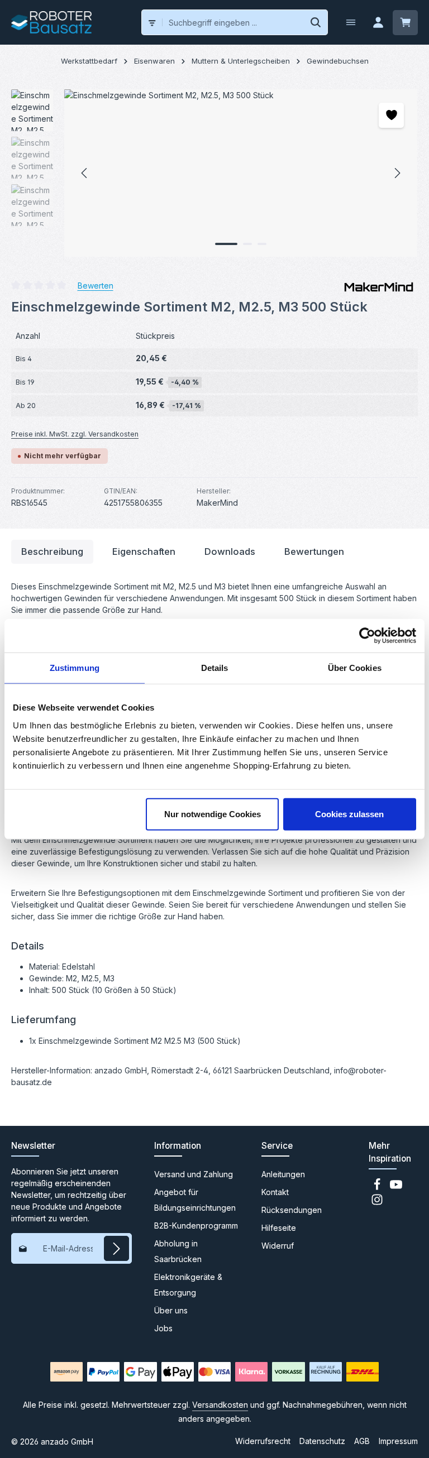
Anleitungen (283, 1174)
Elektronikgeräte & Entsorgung (188, 1284)
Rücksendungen (291, 1210)
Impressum (398, 1441)
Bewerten (95, 285)
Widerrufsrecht (262, 1441)
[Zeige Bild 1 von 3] (226, 244)
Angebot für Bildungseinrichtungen (195, 1199)
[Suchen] (316, 22)
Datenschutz (322, 1441)
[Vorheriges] (85, 173)
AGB (362, 1441)
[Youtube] (396, 1187)
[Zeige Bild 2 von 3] (247, 244)
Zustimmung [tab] (74, 668)
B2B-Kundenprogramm (196, 1225)
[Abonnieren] (116, 1248)
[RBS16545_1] (240, 173)
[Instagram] (377, 1202)
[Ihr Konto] (377, 22)
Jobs (163, 1328)
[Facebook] (378, 1187)
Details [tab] (214, 668)
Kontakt (275, 1192)
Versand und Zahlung (193, 1174)
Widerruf (277, 1245)
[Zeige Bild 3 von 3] (262, 244)
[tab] (52, 552)
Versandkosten (220, 1404)
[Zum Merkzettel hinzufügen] (391, 115)
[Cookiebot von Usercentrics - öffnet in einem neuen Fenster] (367, 635)
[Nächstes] (396, 173)
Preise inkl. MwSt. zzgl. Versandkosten (75, 434)
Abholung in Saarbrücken (178, 1251)
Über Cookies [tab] (355, 668)
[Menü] (350, 22)
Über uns (171, 1310)
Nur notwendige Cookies (212, 813)
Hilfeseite (278, 1227)
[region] (214, 173)
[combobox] (233, 22)
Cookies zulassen (349, 813)
